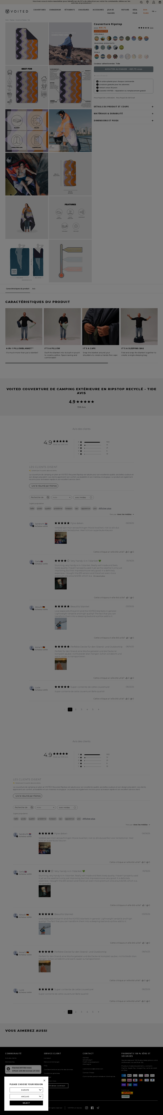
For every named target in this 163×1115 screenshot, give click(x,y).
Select (26, 1103)
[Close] (44, 1080)
